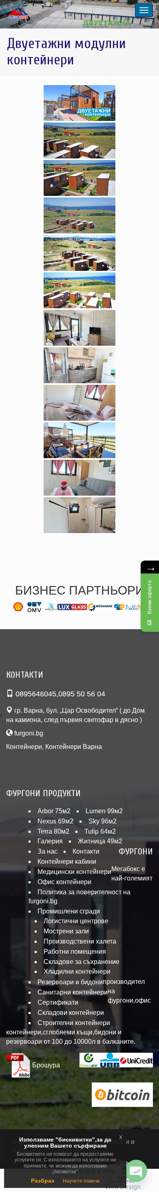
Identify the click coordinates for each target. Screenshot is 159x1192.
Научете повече (81, 1181)
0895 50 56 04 (81, 694)
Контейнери (24, 746)
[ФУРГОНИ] (28, 13)
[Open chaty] (136, 1171)
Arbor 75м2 (54, 811)
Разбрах (43, 1180)
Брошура (45, 1065)
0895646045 (35, 694)
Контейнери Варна (73, 746)
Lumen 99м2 (104, 811)
